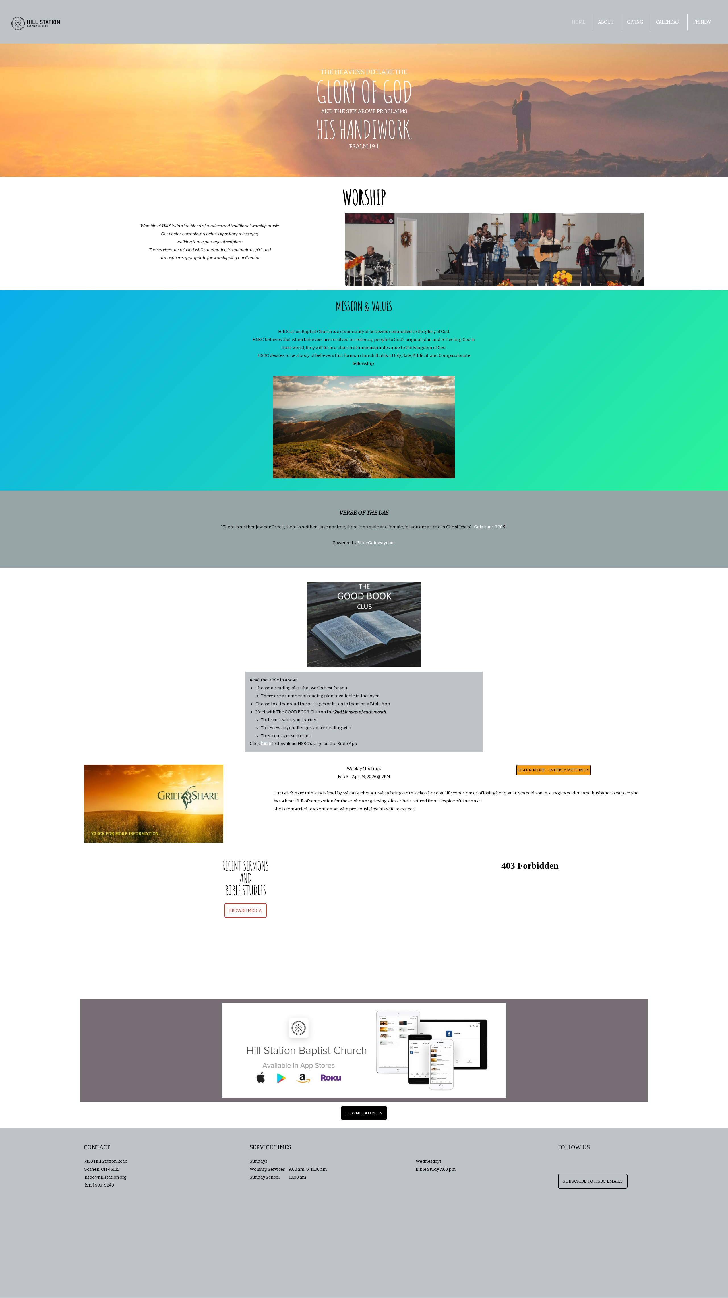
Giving (635, 22)
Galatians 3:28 (488, 526)
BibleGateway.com (376, 542)
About (606, 22)
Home (578, 22)
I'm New (702, 22)
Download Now (364, 1113)
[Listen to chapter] (505, 526)
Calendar (668, 22)
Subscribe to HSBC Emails (593, 1181)
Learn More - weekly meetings (553, 770)
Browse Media (245, 910)
